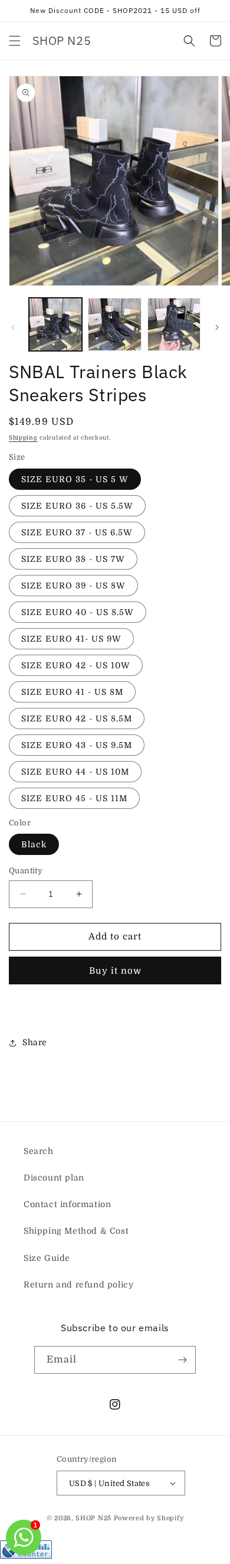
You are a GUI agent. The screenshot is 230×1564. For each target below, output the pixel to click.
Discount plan (54, 1177)
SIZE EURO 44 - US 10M (75, 771)
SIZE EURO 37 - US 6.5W (77, 532)
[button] (15, 41)
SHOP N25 (93, 1518)
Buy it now (115, 970)
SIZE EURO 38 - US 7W (73, 559)
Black (34, 844)
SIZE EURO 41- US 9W (71, 638)
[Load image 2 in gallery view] (114, 324)
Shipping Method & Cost (76, 1230)
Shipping (23, 437)
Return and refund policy (78, 1284)
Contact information (67, 1204)
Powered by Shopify (149, 1518)
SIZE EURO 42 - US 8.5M (76, 718)
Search (39, 1151)
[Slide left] (13, 327)
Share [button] (34, 1042)
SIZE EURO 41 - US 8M (72, 692)
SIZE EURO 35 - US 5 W (75, 479)
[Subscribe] (182, 1360)
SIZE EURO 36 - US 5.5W (77, 506)
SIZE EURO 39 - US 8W (73, 585)
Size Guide (47, 1258)
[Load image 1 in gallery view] (55, 324)
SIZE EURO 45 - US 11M (74, 798)
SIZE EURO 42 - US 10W (75, 665)
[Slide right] (217, 327)
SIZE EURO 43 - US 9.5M (76, 745)
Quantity (25, 870)
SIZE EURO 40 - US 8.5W (77, 612)
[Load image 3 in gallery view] (174, 324)
